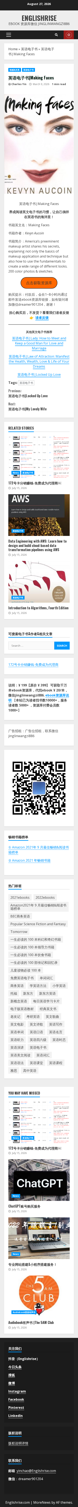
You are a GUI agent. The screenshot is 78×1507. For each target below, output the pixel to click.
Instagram (17, 1391)
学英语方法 (38, 985)
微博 (11, 1383)
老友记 (15, 1016)
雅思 (13, 1070)
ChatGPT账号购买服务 (39, 1180)
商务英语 (17, 985)
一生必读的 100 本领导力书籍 (32, 947)
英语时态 (59, 1039)
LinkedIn (15, 1415)
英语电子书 (29, 49)
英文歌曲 (52, 1016)
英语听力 (17, 1039)
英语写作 (55, 1024)
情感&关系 (15, 69)
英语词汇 (43, 1055)
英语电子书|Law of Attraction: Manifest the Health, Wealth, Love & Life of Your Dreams (39, 361)
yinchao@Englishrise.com (36, 1470)
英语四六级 (38, 1039)
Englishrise (39, 18)
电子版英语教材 (22, 1009)
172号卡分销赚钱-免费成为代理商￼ (39, 457)
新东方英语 (47, 993)
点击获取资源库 (39, 282)
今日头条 (15, 1367)
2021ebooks (20, 897)
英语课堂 (36, 1063)
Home (13, 49)
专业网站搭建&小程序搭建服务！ (39, 1238)
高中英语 (29, 1070)
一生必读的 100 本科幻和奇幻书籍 (35, 939)
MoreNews (42, 1502)
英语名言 (55, 1032)
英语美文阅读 (20, 1055)
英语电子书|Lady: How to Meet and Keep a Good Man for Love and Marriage (39, 343)
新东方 (28, 993)
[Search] (56, 35)
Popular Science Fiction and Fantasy (38, 924)
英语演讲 (17, 1047)
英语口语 (36, 1032)
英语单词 (17, 1032)
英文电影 (17, 1024)
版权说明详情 (18, 1443)
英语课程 (55, 1063)
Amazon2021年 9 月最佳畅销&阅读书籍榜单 (38, 907)
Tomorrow (18, 931)
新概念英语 (18, 1001)
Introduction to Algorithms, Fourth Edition (39, 582)
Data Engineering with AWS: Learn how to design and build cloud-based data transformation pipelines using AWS (39, 515)
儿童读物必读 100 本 (25, 970)
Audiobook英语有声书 (24, 1312)
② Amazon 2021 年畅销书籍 (29, 860)
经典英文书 (48, 1009)
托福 (13, 993)
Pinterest (16, 1407)
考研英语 (33, 1016)
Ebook (69, 34)
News (16, 472)
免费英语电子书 (22, 978)
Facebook (16, 1399)
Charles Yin (18, 84)
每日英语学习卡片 (46, 1001)
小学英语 (59, 985)
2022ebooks (45, 897)
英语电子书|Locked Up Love (39, 374)
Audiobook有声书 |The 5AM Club (39, 1296)
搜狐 (11, 1375)
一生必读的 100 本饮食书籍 (30, 955)
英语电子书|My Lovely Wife (27, 406)
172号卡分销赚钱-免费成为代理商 (33, 664)
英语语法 (17, 1063)
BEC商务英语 (20, 916)
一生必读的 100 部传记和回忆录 (34, 962)
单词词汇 (46, 978)
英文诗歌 (36, 1024)
